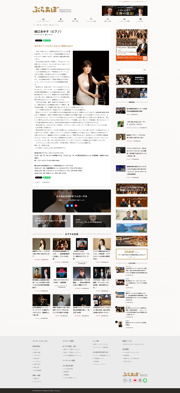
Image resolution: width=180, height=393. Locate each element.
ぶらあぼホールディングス (131, 352)
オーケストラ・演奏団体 (101, 347)
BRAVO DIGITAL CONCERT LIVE (134, 344)
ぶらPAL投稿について (70, 378)
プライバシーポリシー (100, 364)
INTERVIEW (49, 34)
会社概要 (126, 349)
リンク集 (96, 341)
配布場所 (66, 372)
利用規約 (96, 361)
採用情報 (126, 355)
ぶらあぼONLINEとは (100, 352)
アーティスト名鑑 (69, 360)
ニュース (36, 349)
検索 (144, 70)
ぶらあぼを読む (68, 365)
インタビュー (38, 361)
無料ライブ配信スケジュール (72, 349)
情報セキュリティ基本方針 (131, 358)
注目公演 (36, 358)
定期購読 (66, 375)
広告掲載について (99, 358)
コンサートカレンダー (40, 341)
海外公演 (36, 367)
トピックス (37, 355)
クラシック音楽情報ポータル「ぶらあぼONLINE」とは (132, 1)
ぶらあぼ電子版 (68, 369)
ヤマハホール (38, 381)
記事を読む (36, 346)
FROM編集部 (38, 370)
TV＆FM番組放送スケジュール (72, 355)
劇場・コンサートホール (101, 344)
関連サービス (127, 341)
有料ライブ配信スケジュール (72, 352)
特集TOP (36, 378)
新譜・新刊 (37, 364)
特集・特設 (36, 375)
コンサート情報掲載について (102, 355)
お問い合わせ (128, 361)
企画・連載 (37, 352)
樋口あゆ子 (46, 182)
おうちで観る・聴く (70, 346)
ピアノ (38, 182)
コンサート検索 (68, 341)
